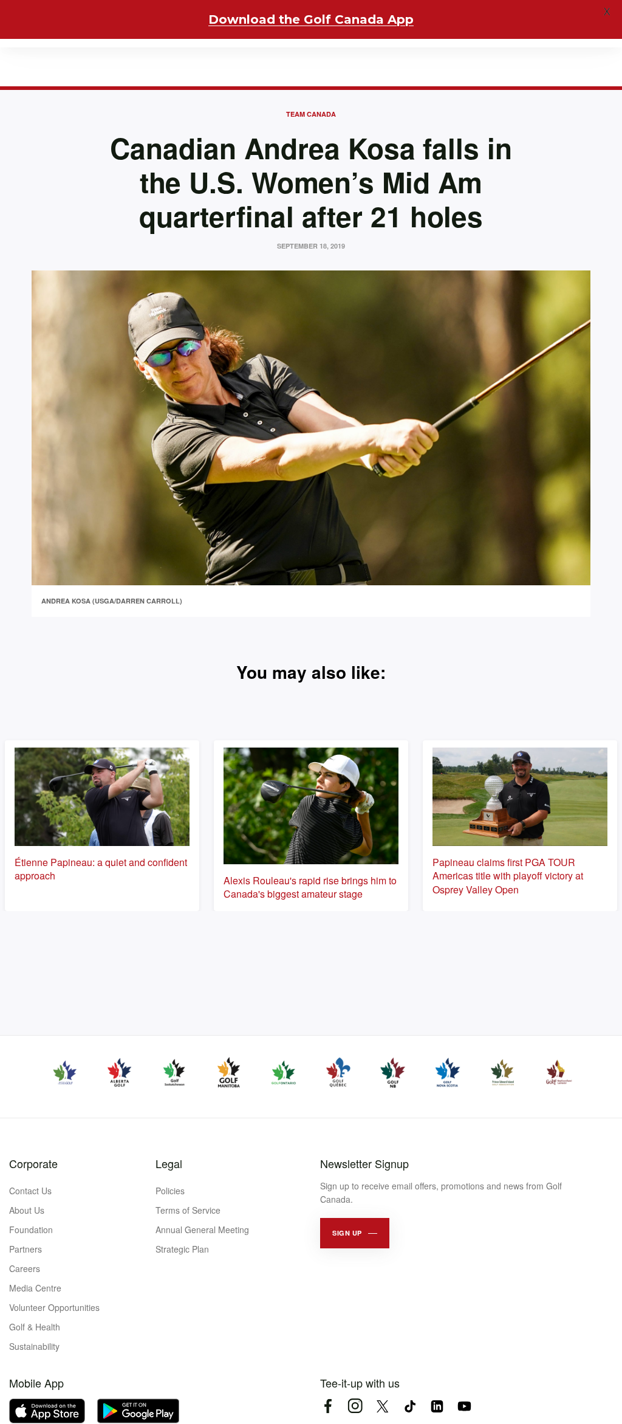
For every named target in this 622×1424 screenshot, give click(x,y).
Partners (25, 1249)
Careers (24, 1268)
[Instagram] (355, 1406)
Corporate (33, 1163)
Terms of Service (188, 1210)
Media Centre (35, 1288)
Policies (170, 1191)
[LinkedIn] (437, 1406)
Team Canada (311, 114)
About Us (26, 1210)
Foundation (31, 1229)
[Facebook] (327, 1406)
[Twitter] (382, 1406)
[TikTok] (409, 1406)
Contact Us (30, 1191)
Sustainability (34, 1346)
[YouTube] (464, 1406)
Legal (169, 1163)
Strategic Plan (182, 1249)
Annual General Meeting (202, 1229)
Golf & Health (34, 1327)
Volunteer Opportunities (54, 1307)
